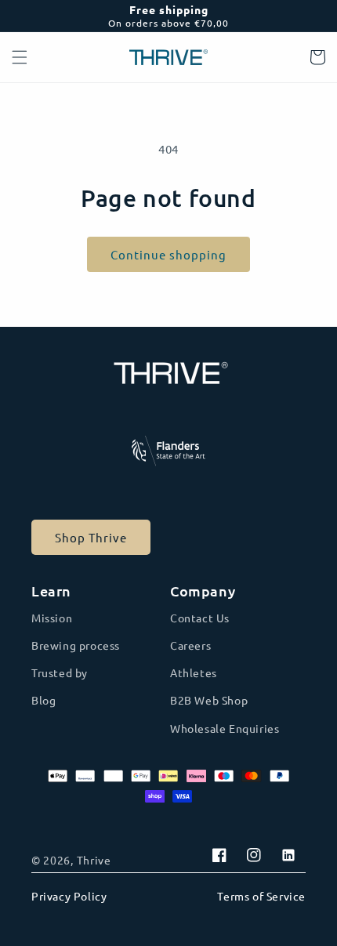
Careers (190, 645)
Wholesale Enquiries (224, 728)
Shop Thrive (91, 537)
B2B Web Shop (209, 700)
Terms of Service (261, 896)
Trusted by (59, 672)
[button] (19, 57)
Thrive (94, 860)
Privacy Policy (69, 896)
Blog (43, 700)
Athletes (193, 672)
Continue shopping (168, 254)
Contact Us (200, 618)
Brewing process (75, 645)
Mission (51, 618)
